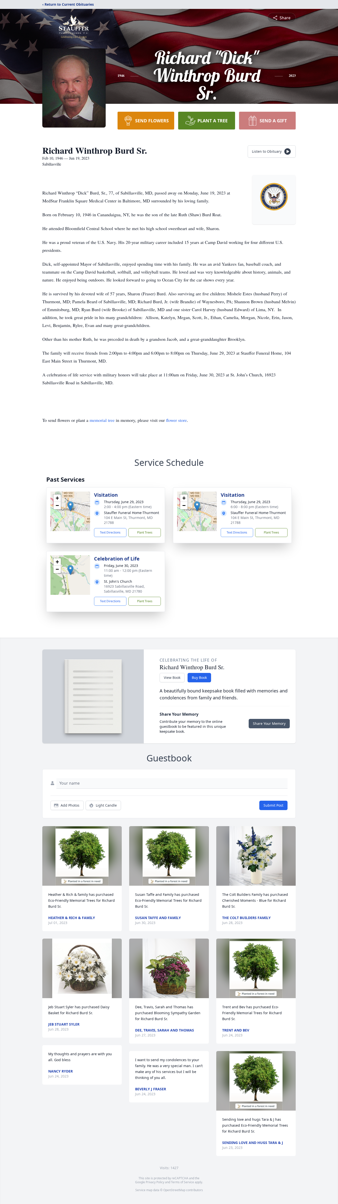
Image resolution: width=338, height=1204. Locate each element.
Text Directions (110, 532)
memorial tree (102, 420)
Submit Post (273, 805)
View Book (172, 677)
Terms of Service (182, 1182)
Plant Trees (144, 532)
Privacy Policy (155, 1182)
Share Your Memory (269, 723)
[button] (70, 506)
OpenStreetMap (174, 1190)
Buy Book (199, 677)
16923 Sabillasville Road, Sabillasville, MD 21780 (124, 589)
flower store (176, 420)
